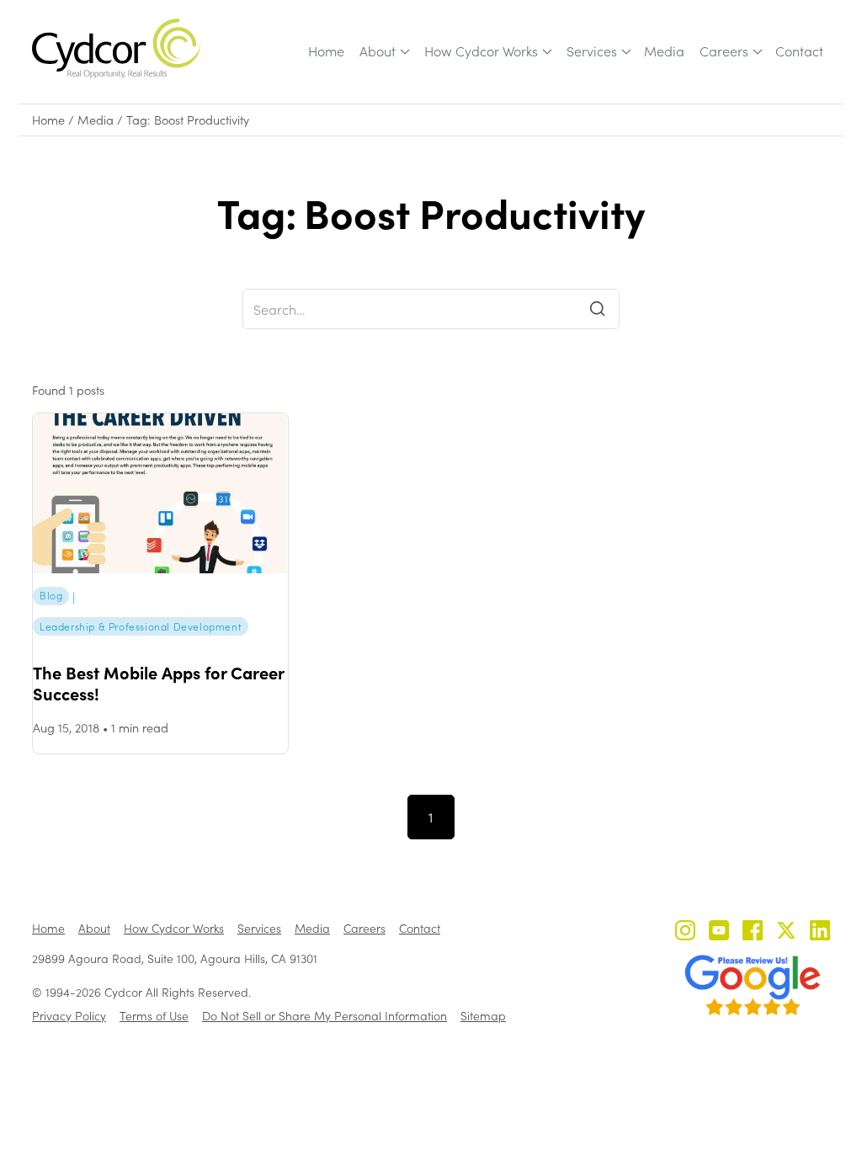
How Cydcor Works (481, 51)
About (377, 51)
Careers (724, 51)
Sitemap (483, 1016)
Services (592, 51)
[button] (383, 51)
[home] (116, 48)
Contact (799, 51)
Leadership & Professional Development (141, 626)
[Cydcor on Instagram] (685, 932)
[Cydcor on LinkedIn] (820, 932)
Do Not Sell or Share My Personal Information (324, 1016)
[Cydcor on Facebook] (752, 932)
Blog (51, 595)
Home (326, 51)
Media (664, 51)
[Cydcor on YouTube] (719, 932)
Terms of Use (154, 1016)
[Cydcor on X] (786, 932)
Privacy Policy (69, 1016)
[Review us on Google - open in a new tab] (752, 985)
